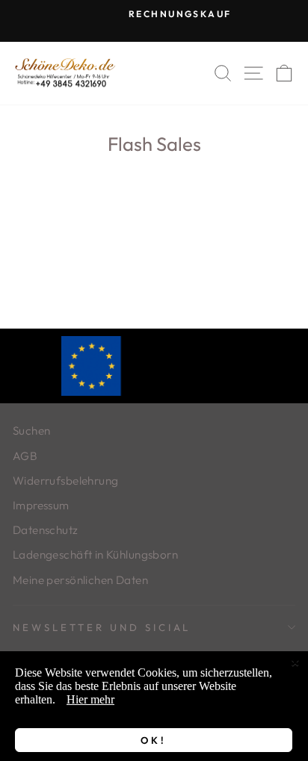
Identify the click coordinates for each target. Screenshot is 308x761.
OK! (154, 740)
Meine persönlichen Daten (80, 580)
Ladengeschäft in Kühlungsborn (95, 554)
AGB (25, 456)
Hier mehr (90, 699)
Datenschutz (45, 530)
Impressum (41, 505)
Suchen (31, 430)
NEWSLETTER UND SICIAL (102, 627)
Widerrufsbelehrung (65, 480)
